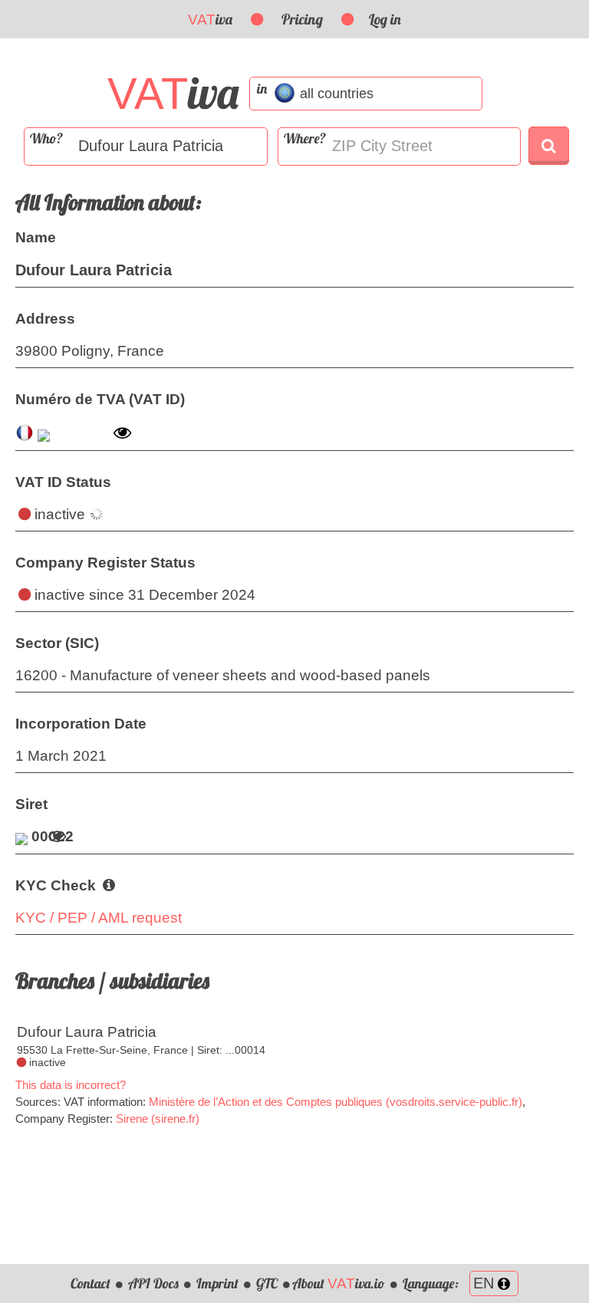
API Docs (153, 1283)
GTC (267, 1283)
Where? (305, 138)
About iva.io (338, 1283)
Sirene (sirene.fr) (157, 1118)
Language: (432, 1283)
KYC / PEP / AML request (98, 918)
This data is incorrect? (70, 1084)
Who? (46, 138)
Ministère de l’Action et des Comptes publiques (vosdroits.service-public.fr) (335, 1101)
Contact (90, 1283)
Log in (385, 19)
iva (210, 19)
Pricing (302, 19)
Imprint (217, 1283)
